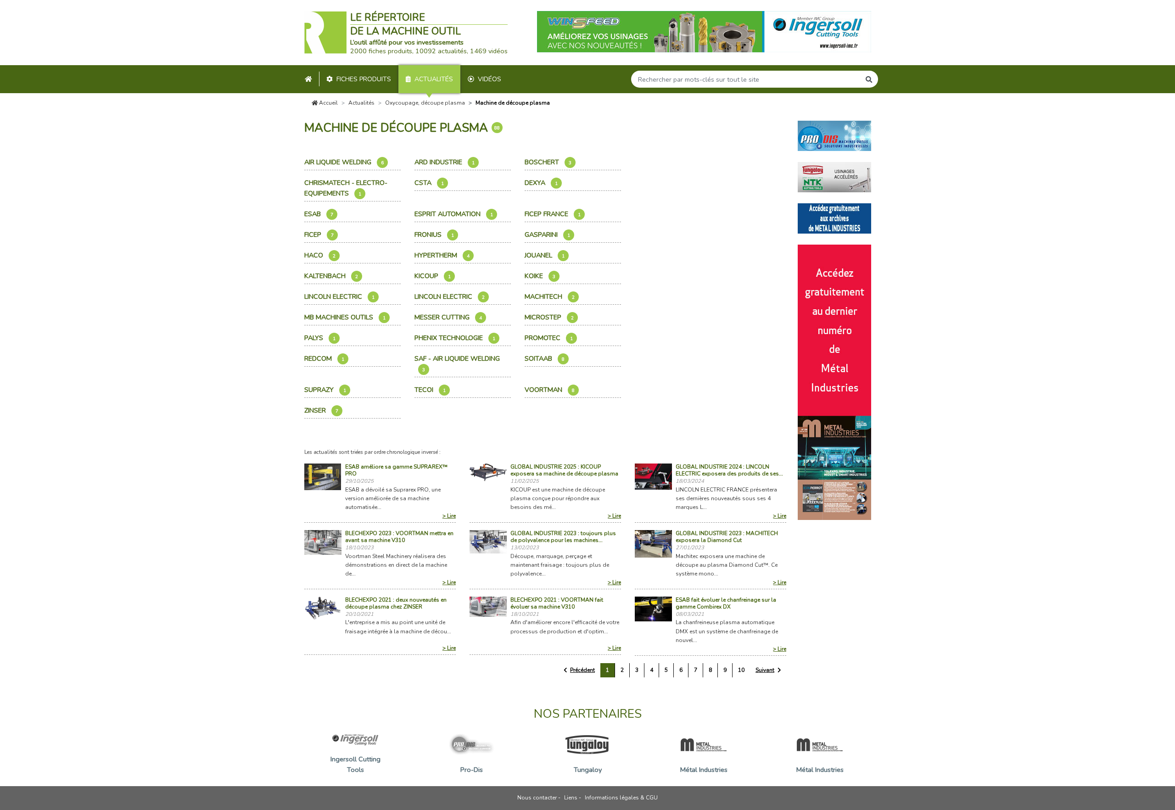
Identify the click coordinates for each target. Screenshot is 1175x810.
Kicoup (432, 275)
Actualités (433, 79)
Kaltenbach (331, 275)
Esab (318, 213)
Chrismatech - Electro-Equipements (345, 188)
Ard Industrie (444, 162)
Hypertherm (442, 255)
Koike (540, 275)
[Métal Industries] (834, 217)
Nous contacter (537, 797)
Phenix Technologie (454, 337)
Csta (429, 182)
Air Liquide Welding (344, 162)
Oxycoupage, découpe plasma (425, 102)
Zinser (321, 410)
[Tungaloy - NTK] (834, 176)
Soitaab (545, 358)
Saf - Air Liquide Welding (458, 363)
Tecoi (430, 389)
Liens (570, 797)
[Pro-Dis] (834, 135)
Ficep (319, 234)
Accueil (328, 102)
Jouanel (545, 255)
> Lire (449, 516)
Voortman (550, 389)
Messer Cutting (448, 317)
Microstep (549, 317)
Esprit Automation (453, 213)
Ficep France (553, 213)
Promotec (549, 337)
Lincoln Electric (339, 296)
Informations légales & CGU (621, 797)
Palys (320, 337)
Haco (320, 255)
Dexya (541, 182)
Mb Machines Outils (345, 317)
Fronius (434, 234)
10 (741, 670)
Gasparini (547, 234)
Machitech (550, 296)
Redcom (324, 358)
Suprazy (325, 389)
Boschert (548, 162)
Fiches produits (363, 79)
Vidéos (489, 79)
